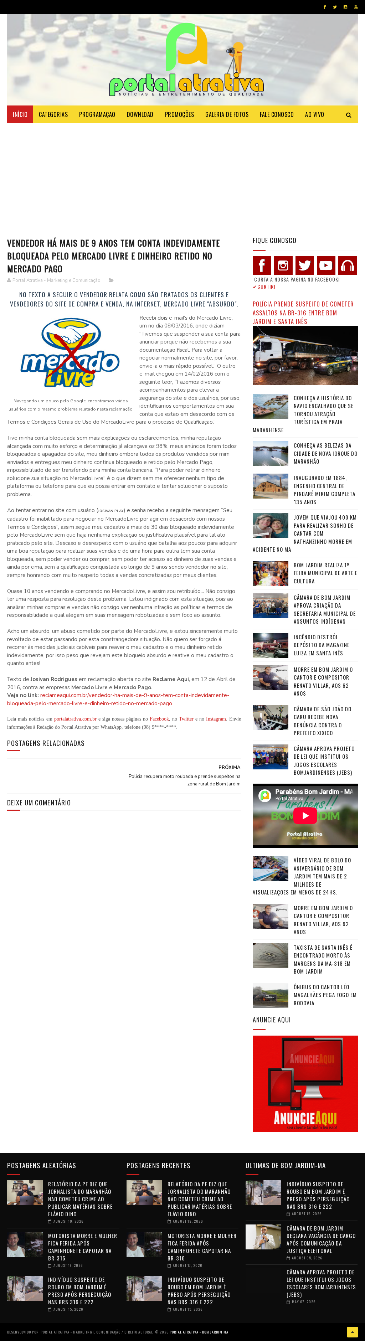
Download (140, 114)
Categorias (53, 114)
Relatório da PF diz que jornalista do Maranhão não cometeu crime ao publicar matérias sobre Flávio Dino (80, 1199)
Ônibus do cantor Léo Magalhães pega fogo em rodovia (325, 995)
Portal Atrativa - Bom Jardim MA (199, 1332)
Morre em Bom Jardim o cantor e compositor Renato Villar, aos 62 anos (323, 681)
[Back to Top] (352, 1332)
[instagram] (345, 7)
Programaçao (97, 114)
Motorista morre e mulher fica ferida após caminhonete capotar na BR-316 (82, 1247)
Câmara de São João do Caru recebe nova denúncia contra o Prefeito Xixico (322, 721)
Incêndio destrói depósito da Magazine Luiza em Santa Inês (322, 645)
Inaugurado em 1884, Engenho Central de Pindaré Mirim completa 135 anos (324, 490)
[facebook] (325, 7)
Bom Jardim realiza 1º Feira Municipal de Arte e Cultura (326, 573)
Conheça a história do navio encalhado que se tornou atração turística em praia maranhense (303, 414)
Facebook (159, 719)
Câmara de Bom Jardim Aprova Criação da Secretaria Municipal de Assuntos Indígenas (325, 609)
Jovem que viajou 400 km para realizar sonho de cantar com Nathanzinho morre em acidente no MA (305, 533)
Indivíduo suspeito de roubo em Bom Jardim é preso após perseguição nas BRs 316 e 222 (79, 1290)
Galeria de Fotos (226, 114)
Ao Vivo (314, 114)
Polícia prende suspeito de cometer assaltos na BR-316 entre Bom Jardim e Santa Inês (303, 312)
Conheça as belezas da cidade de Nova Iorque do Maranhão (326, 453)
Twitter (186, 719)
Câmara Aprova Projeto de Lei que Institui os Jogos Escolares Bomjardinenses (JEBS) (324, 760)
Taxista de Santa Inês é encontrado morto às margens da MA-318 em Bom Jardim (323, 959)
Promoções (179, 114)
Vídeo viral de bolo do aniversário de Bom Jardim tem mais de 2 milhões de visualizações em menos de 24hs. (302, 876)
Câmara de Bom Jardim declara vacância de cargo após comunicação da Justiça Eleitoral (321, 1239)
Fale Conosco (277, 114)
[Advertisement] (182, 177)
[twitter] (334, 7)
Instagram (216, 719)
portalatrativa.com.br (75, 719)
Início (20, 114)
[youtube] (355, 7)
